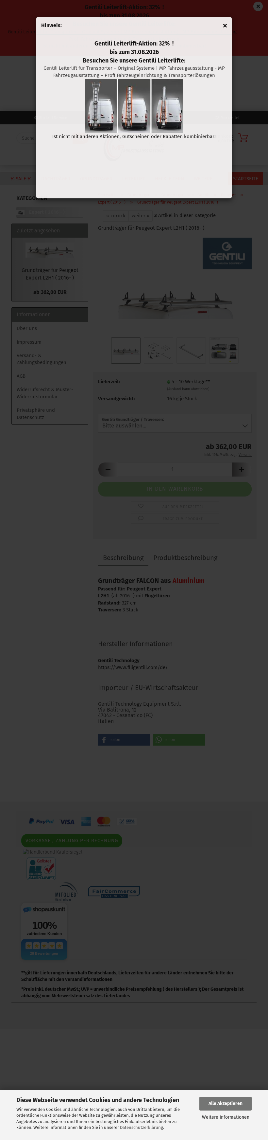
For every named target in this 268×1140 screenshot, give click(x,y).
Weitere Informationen (225, 1117)
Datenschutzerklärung (141, 1127)
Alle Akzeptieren (226, 1103)
